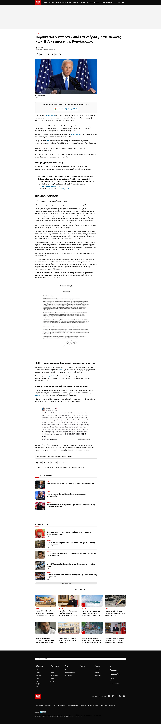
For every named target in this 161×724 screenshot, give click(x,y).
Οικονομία (58, 2)
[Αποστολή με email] (63, 54)
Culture (67, 670)
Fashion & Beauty (70, 672)
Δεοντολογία (48, 705)
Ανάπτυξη (53, 670)
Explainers (98, 675)
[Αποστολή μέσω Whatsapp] (52, 54)
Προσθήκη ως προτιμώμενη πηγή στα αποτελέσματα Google (68, 109)
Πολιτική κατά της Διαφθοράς (89, 705)
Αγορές (52, 678)
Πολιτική (51, 2)
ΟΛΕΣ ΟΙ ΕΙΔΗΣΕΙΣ (66, 583)
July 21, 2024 (64, 189)
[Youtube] (124, 696)
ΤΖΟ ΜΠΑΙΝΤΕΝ (48, 467)
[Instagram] (120, 696)
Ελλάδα (64, 2)
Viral (37, 687)
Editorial (97, 670)
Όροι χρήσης (39, 705)
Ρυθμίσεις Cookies (59, 705)
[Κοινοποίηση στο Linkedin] (56, 54)
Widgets (112, 678)
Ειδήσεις (45, 2)
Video (103, 2)
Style (74, 2)
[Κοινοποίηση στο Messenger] (48, 54)
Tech (91, 2)
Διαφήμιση (112, 705)
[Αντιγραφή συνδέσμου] (60, 54)
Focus (78, 2)
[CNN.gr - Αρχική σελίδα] (38, 696)
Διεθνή (52, 681)
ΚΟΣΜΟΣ (38, 33)
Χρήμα (52, 672)
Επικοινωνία (103, 705)
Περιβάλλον (39, 684)
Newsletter (113, 681)
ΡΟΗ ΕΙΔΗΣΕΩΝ (41, 524)
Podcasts (113, 670)
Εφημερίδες (109, 2)
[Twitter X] (113, 696)
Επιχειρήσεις (54, 675)
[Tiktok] (117, 696)
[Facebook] (109, 696)
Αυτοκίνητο (96, 2)
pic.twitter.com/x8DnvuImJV (49, 186)
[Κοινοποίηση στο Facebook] (41, 54)
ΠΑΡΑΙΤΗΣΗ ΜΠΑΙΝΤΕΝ (63, 467)
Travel (83, 2)
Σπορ (87, 2)
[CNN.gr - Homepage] (38, 2)
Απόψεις (97, 672)
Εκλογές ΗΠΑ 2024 (78, 467)
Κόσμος (69, 2)
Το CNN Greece (114, 683)
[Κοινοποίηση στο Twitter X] (45, 54)
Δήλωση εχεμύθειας (72, 705)
